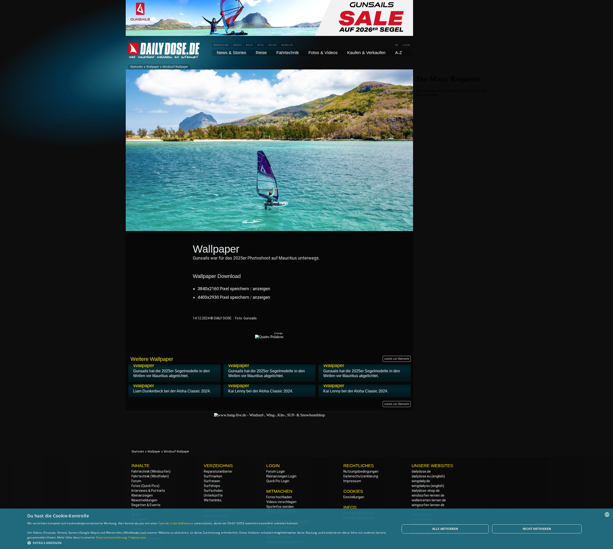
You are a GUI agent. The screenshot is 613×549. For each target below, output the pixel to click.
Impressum (352, 481)
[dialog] (306, 529)
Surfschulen (213, 490)
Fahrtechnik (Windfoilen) (150, 476)
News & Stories (231, 52)
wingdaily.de (421, 481)
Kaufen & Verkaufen (366, 52)
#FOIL (260, 45)
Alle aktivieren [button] (445, 529)
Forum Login (275, 471)
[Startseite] (164, 56)
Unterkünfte (213, 495)
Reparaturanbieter (218, 471)
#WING (237, 45)
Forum (136, 481)
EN (396, 45)
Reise (261, 52)
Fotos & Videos (323, 52)
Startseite (136, 66)
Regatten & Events (145, 505)
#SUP (249, 45)
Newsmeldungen (144, 500)
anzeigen (261, 288)
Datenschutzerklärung (360, 476)
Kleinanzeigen (142, 495)
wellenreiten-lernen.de (429, 500)
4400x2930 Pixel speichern (223, 297)
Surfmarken (213, 476)
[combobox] (607, 514)
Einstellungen (353, 497)
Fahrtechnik (287, 52)
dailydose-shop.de (426, 490)
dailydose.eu (421, 476)
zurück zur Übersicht (396, 358)
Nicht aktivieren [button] (537, 529)
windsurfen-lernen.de (428, 495)
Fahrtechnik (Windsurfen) (150, 471)
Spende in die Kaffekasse (175, 523)
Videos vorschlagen (281, 502)
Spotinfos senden (280, 507)
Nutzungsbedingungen (360, 471)
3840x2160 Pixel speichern (223, 288)
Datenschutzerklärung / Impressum (121, 537)
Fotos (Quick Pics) (145, 486)
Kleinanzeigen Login (281, 476)
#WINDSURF (221, 45)
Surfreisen (212, 481)
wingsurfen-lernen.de (428, 505)
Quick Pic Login (277, 481)
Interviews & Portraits (148, 490)
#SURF (272, 45)
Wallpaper (152, 66)
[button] (208, 542)
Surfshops (212, 486)
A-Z (398, 52)
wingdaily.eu (421, 486)
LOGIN (406, 45)
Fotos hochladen (279, 497)
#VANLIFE (287, 45)
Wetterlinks (212, 500)
